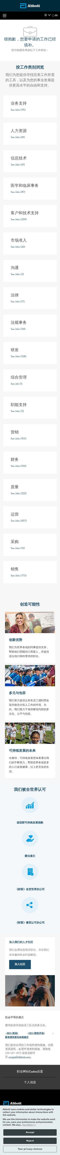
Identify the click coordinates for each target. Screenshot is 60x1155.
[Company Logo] (30, 6)
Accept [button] (30, 1132)
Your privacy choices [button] (30, 1149)
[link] (20, 964)
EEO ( (9, 1033)
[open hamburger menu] (4, 16)
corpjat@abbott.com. (19, 1057)
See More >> (29, 1125)
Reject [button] (30, 1141)
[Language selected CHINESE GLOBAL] (47, 15)
